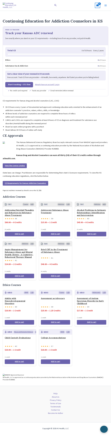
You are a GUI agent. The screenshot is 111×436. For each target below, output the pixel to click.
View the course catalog (15, 165)
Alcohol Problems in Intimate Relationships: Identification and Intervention (91, 212)
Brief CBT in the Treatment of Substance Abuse (54, 250)
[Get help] (104, 429)
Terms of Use (55, 403)
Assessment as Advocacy (53, 298)
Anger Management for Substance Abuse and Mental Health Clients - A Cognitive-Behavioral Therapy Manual (19, 253)
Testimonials (55, 406)
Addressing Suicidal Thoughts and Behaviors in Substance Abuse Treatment (19, 212)
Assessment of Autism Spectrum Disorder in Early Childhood (90, 301)
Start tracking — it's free (19, 84)
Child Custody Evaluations (18, 338)
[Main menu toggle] (105, 5)
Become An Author (55, 413)
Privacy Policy (55, 400)
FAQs (55, 393)
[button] (55, 5)
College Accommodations (53, 338)
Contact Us (55, 410)
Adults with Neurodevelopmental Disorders (15, 301)
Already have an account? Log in (47, 84)
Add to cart (19, 234)
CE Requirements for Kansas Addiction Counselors (25, 183)
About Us (55, 397)
